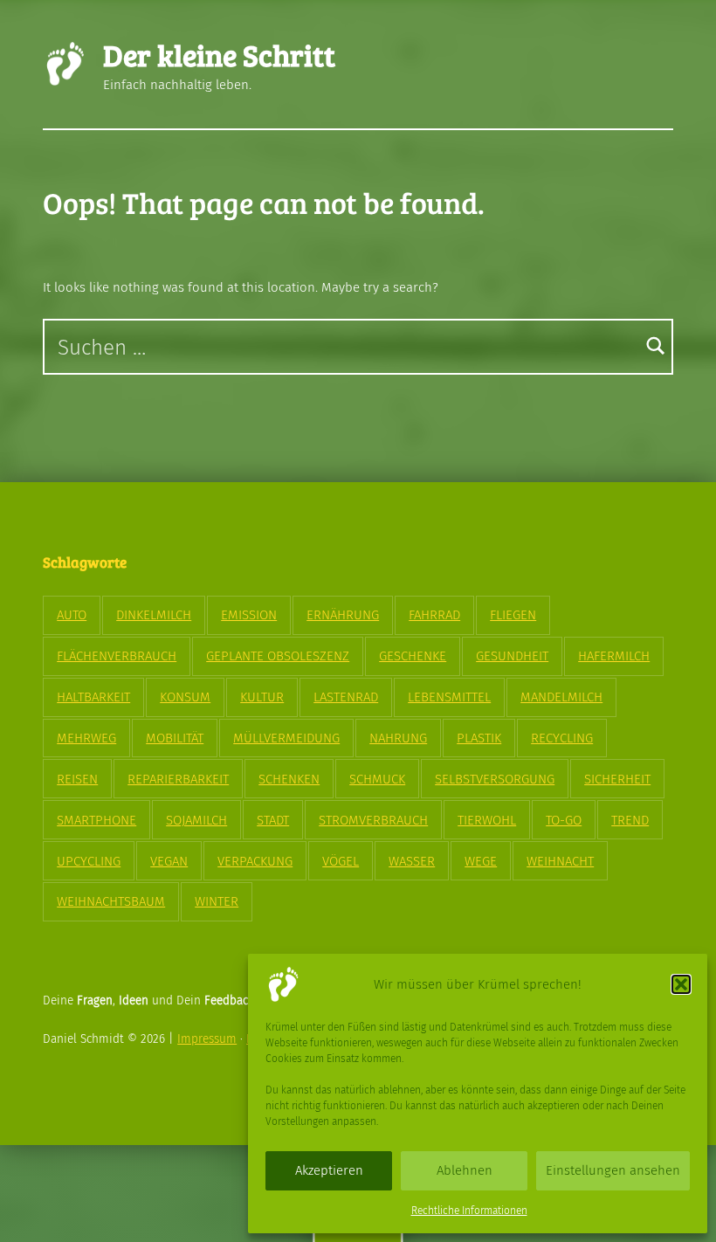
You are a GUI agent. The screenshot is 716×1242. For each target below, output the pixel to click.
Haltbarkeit (93, 697)
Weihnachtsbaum (111, 901)
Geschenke (412, 656)
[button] (681, 984)
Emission (249, 615)
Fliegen (513, 615)
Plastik (479, 738)
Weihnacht (560, 861)
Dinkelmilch (153, 615)
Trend (630, 820)
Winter (216, 901)
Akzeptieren (329, 1170)
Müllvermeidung (286, 738)
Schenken (289, 779)
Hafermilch (614, 656)
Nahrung (398, 738)
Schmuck (377, 779)
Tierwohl (487, 820)
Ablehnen (464, 1170)
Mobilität (174, 738)
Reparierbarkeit (178, 779)
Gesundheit (512, 656)
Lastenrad (345, 697)
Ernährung (342, 615)
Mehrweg (86, 738)
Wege (481, 861)
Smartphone (96, 820)
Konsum (185, 697)
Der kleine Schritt (219, 54)
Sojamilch (196, 820)
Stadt (273, 820)
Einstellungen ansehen (613, 1170)
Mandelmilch (561, 697)
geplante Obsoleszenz (277, 656)
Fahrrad (434, 615)
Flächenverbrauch (116, 656)
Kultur (262, 697)
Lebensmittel (449, 697)
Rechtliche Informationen (469, 1210)
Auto (71, 615)
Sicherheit (617, 779)
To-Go (564, 820)
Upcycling (88, 861)
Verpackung (255, 861)
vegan (169, 861)
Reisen (77, 779)
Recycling (562, 738)
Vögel (340, 861)
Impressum (207, 1039)
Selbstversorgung (494, 779)
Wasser (412, 861)
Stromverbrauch (373, 820)
